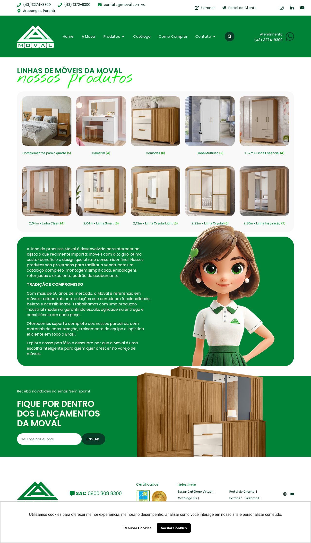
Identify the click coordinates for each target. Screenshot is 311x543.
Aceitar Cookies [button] (174, 528)
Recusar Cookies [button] (137, 528)
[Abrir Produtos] (123, 36)
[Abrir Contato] (214, 36)
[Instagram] (285, 494)
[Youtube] (292, 494)
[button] (229, 36)
